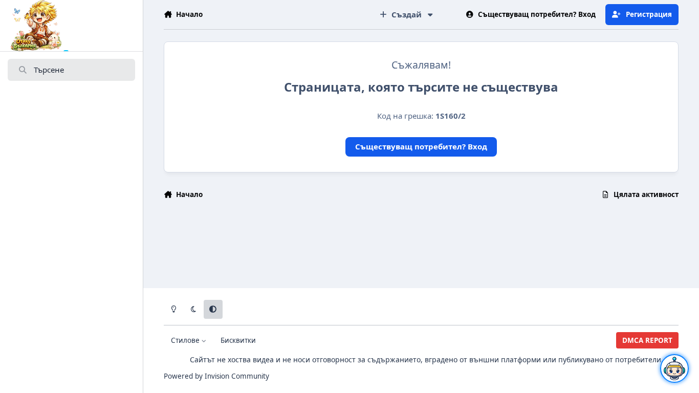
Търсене (49, 69)
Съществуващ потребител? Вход (421, 146)
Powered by (216, 376)
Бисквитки (238, 340)
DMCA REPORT (647, 340)
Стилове (186, 340)
